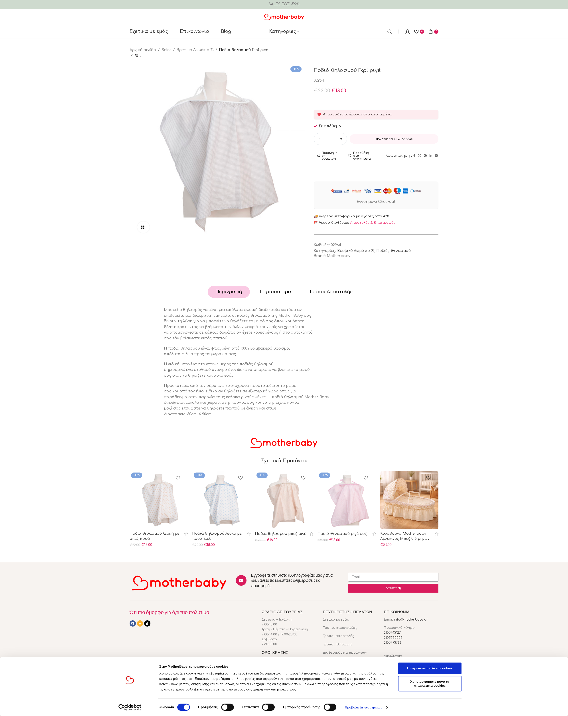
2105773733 (392, 642)
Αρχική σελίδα (143, 50)
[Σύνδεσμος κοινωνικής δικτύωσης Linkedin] (431, 156)
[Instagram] (140, 623)
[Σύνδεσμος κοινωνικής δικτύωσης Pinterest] (425, 156)
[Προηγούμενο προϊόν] (132, 55)
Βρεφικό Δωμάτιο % (195, 50)
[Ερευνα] (389, 31)
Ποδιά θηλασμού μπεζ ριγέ (280, 534)
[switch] (227, 707)
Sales (166, 50)
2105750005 (393, 637)
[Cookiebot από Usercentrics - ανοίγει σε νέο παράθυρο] (129, 707)
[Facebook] (133, 623)
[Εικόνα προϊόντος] (409, 500)
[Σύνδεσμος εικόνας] (179, 582)
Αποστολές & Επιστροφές (372, 223)
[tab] (229, 292)
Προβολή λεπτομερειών (363, 707)
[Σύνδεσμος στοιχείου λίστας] (350, 619)
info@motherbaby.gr (411, 619)
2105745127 (392, 632)
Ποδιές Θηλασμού (393, 251)
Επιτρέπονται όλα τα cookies (429, 668)
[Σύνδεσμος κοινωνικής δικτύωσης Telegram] (436, 156)
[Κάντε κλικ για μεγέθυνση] (143, 227)
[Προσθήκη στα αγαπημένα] (177, 478)
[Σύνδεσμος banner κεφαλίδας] (284, 4)
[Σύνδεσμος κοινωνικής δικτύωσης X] (419, 156)
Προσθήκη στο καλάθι (394, 138)
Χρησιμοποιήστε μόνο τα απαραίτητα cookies (429, 683)
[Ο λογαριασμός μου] (407, 31)
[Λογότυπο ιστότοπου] (284, 17)
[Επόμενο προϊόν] (140, 55)
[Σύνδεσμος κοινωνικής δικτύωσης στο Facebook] (414, 156)
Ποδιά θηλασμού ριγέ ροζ (342, 534)
